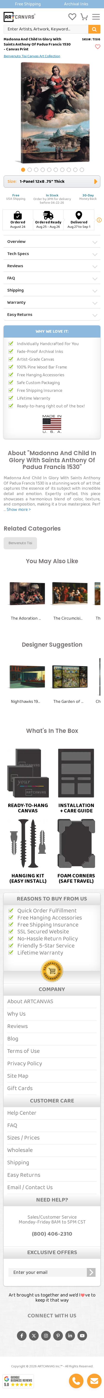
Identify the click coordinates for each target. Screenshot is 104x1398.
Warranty (16, 302)
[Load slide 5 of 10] (49, 170)
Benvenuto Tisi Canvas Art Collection (32, 56)
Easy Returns (19, 314)
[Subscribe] (91, 1272)
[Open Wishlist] (72, 16)
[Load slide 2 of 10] (30, 170)
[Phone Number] (76, 1381)
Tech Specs (18, 253)
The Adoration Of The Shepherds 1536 (26, 618)
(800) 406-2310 (52, 1234)
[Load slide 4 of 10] (43, 170)
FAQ (11, 278)
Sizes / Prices (23, 1138)
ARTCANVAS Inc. (48, 1366)
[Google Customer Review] (18, 1381)
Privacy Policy (24, 1063)
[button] (84, 16)
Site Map (17, 1076)
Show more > (19, 509)
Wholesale (20, 1150)
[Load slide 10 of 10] (82, 170)
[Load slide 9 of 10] (75, 170)
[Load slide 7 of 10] (62, 170)
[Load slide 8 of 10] (69, 170)
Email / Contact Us (30, 1187)
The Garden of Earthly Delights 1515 (68, 701)
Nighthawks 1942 (26, 701)
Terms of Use (23, 1051)
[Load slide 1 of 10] (23, 170)
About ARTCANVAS (30, 1001)
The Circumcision (68, 618)
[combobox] (52, 29)
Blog (12, 1039)
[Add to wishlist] (97, 47)
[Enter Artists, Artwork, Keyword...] (94, 29)
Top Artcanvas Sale (52, 4)
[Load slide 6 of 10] (56, 170)
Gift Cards (20, 1088)
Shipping (15, 290)
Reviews (15, 266)
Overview (16, 241)
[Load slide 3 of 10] (36, 170)
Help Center (22, 1113)
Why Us (16, 1014)
